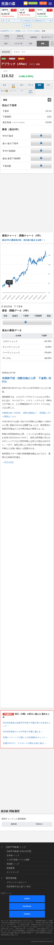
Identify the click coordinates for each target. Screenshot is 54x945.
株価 (4, 85)
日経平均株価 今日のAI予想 (19, 851)
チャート (13, 91)
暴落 (42, 43)
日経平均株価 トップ (16, 847)
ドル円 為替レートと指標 (18, 859)
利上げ (4, 91)
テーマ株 (48, 21)
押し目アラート (47, 37)
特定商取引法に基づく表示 (19, 886)
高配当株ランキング (20, 37)
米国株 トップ (13, 864)
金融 (3, 59)
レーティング (15, 21)
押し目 (43, 3)
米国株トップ (6, 37)
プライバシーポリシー (17, 882)
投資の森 (8, 3)
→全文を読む (8, 462)
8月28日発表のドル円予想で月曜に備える (23, 731)
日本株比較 (27, 21)
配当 (6, 43)
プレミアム (33, 3)
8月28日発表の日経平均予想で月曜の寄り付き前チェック (27, 724)
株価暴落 (11, 868)
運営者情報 (11, 878)
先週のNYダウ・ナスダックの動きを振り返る (25, 743)
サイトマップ (13, 872)
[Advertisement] (27, 203)
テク (21, 91)
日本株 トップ (13, 855)
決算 (30, 43)
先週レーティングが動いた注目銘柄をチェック (25, 737)
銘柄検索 (34, 37)
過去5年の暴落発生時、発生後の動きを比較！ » (23, 240)
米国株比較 (38, 21)
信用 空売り (30, 92)
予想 (13, 86)
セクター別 (18, 43)
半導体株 (27, 25)
